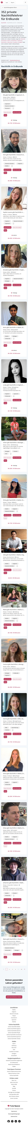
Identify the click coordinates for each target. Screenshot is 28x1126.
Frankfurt (15, 42)
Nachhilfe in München (6, 42)
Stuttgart (20, 42)
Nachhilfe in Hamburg (16, 40)
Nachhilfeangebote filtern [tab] (10, 7)
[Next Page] (24, 969)
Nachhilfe (3, 22)
